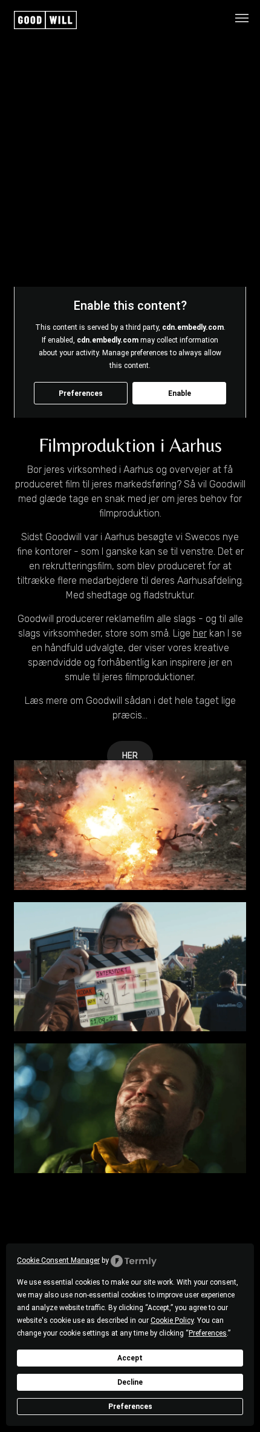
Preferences (130, 1406)
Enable (179, 393)
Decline (130, 1382)
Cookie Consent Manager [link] (58, 1260)
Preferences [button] (208, 1333)
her (200, 633)
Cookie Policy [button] (172, 1320)
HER (130, 756)
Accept (130, 1358)
